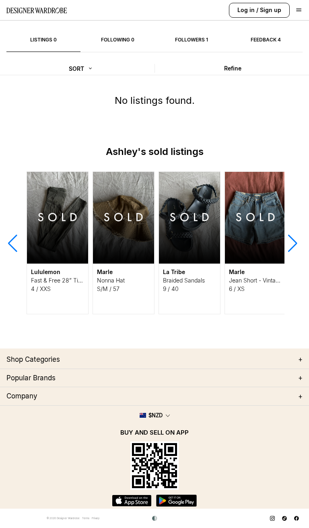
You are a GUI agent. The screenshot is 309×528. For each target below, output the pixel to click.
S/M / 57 (108, 288)
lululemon (45, 271)
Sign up (270, 9)
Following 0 (117, 40)
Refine (232, 68)
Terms (85, 518)
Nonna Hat (111, 280)
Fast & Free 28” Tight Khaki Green (75, 280)
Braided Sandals (184, 280)
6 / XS (237, 288)
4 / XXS (41, 288)
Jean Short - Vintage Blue (262, 280)
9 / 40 (171, 288)
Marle (105, 271)
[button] (12, 243)
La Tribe (174, 271)
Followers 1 (191, 40)
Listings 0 (43, 40)
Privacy (95, 518)
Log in (246, 9)
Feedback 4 (266, 40)
